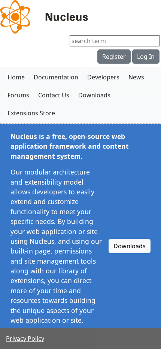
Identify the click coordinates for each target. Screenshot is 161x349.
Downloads (94, 95)
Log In (146, 56)
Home (16, 77)
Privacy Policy (25, 338)
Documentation (56, 77)
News (136, 77)
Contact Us (53, 95)
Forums (18, 95)
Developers (103, 77)
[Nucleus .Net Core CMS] (80, 17)
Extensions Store (31, 113)
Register (114, 56)
